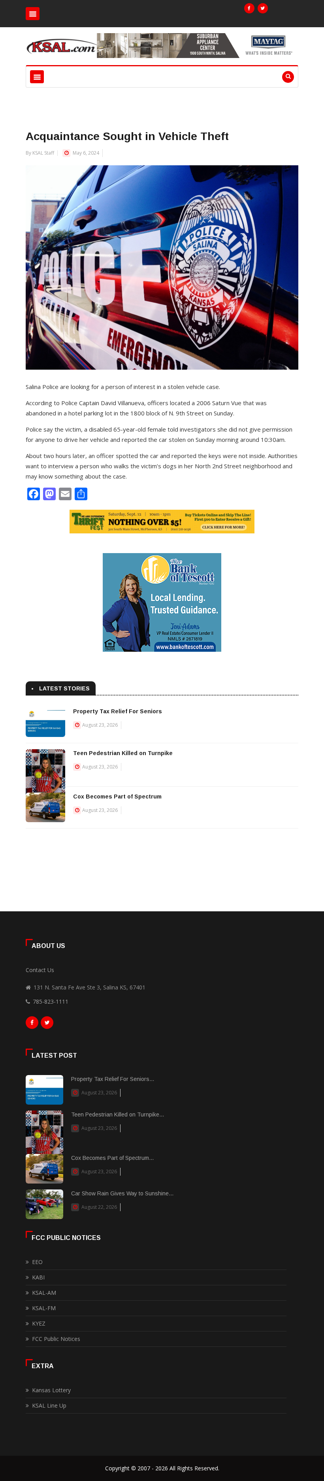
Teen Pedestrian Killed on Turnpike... (117, 1114)
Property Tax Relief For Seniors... (112, 1079)
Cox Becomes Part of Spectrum (117, 796)
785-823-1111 (50, 1001)
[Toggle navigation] (33, 13)
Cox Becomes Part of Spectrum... (112, 1158)
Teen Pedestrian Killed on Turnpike (123, 753)
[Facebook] (249, 8)
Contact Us (40, 970)
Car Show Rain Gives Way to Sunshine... (122, 1193)
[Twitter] (263, 8)
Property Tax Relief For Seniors (117, 711)
